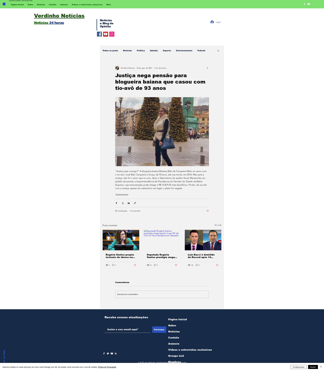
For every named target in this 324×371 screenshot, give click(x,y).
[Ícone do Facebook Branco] (104, 353)
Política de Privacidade (107, 367)
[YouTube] (105, 34)
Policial (201, 50)
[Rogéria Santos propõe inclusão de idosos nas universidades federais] (121, 240)
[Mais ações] (207, 67)
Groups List (176, 355)
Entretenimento (184, 50)
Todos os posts (110, 50)
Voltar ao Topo (4, 358)
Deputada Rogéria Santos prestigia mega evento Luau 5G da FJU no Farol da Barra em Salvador (161, 256)
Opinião (154, 50)
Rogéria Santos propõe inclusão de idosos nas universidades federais (120, 256)
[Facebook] (99, 34)
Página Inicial (177, 319)
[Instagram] (111, 34)
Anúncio (173, 343)
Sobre (172, 325)
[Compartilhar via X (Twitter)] (122, 203)
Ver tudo (218, 225)
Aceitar (313, 367)
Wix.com (183, 362)
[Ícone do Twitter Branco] (107, 353)
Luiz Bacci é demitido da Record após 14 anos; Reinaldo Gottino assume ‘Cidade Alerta (202, 256)
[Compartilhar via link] (135, 203)
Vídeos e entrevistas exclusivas (190, 349)
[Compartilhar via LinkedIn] (129, 203)
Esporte (167, 50)
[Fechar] (320, 367)
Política (141, 50)
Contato (173, 337)
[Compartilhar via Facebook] (116, 203)
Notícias (127, 50)
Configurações (298, 367)
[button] (218, 51)
